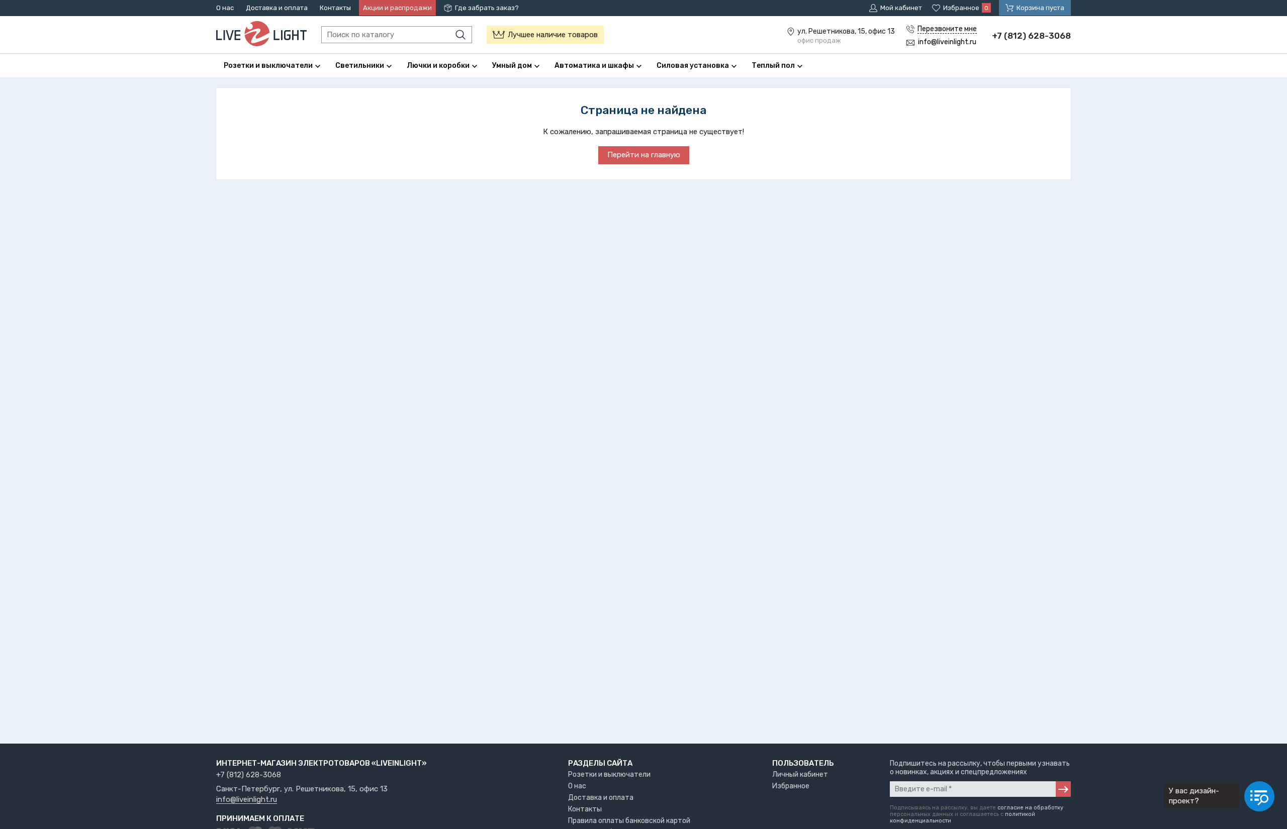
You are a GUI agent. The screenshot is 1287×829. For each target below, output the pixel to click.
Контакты (335, 8)
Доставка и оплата (277, 8)
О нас (225, 8)
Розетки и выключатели (609, 774)
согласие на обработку (1030, 807)
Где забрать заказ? (487, 8)
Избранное (790, 786)
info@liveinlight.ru (246, 800)
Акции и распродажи (397, 8)
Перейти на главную (643, 154)
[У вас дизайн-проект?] (1259, 796)
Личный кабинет (800, 774)
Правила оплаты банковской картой (629, 820)
